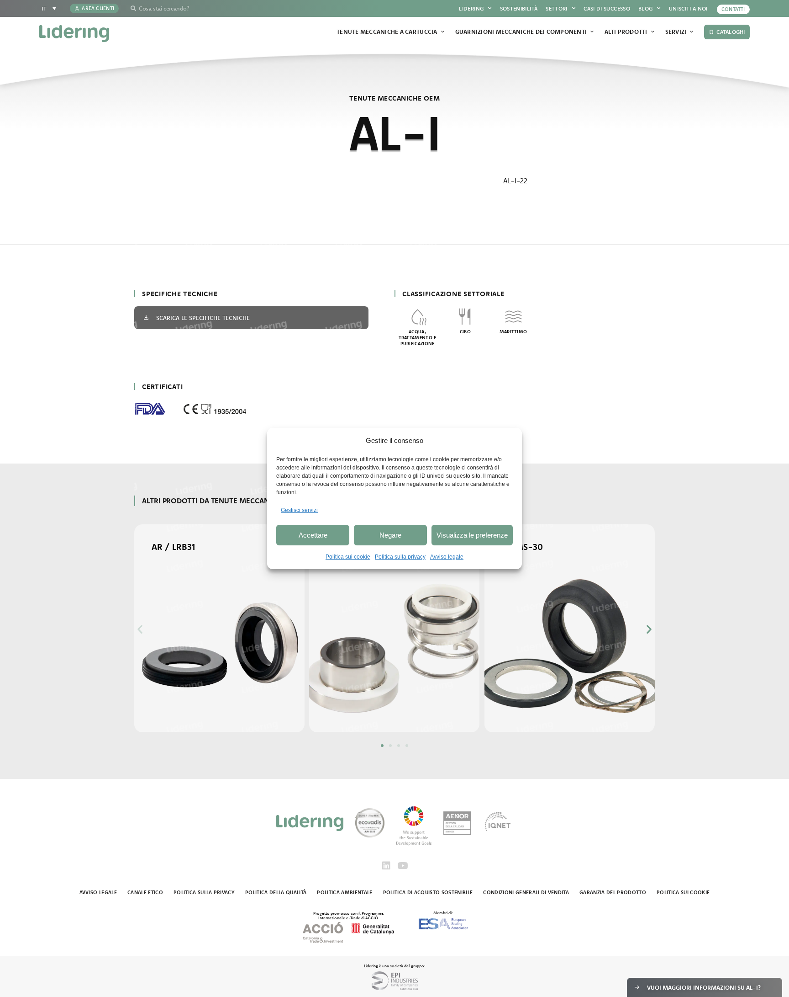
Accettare (313, 535)
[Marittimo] (513, 316)
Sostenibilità (519, 8)
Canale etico (145, 892)
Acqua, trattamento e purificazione (418, 338)
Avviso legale (446, 557)
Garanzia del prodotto (612, 892)
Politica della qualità (275, 892)
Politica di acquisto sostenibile (428, 892)
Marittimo (513, 332)
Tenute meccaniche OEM (394, 98)
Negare (390, 535)
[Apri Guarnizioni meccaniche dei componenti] (592, 32)
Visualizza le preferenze (472, 535)
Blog (645, 8)
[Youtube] (402, 866)
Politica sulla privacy (400, 557)
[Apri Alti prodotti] (653, 32)
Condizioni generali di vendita (526, 892)
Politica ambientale (344, 892)
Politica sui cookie (348, 557)
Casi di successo (607, 8)
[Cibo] (465, 316)
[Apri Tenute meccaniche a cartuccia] (443, 32)
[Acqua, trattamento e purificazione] (417, 316)
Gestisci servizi (299, 510)
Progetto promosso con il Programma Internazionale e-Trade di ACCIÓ (348, 915)
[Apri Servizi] (691, 32)
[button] (140, 628)
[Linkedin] (386, 866)
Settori (557, 8)
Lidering (471, 8)
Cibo (465, 332)
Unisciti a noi (688, 8)
